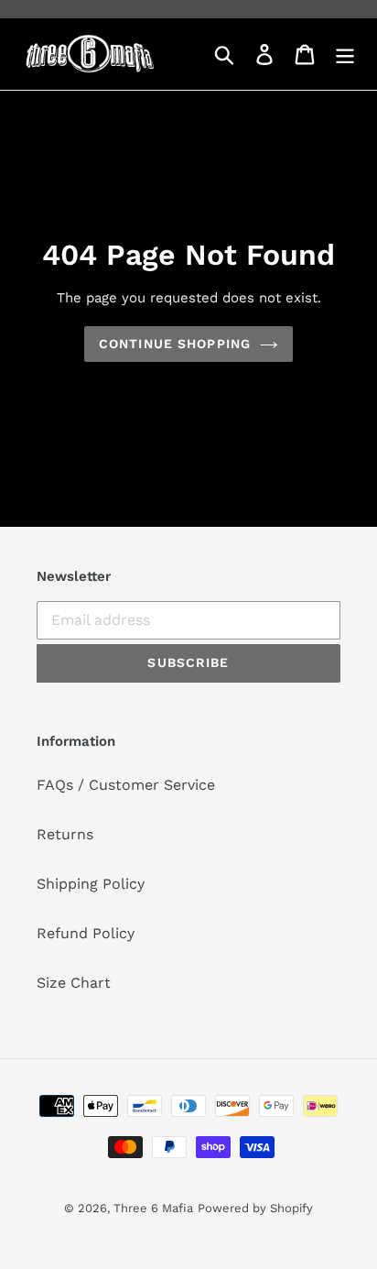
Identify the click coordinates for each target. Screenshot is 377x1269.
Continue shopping (175, 343)
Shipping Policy (91, 883)
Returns (65, 834)
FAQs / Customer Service (126, 784)
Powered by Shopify (255, 1208)
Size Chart (74, 982)
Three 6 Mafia (153, 1208)
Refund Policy (86, 933)
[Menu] (345, 54)
